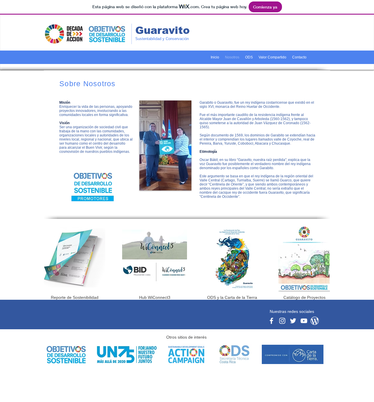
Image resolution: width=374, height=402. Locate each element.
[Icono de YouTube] (304, 321)
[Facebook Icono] (271, 321)
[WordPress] (315, 321)
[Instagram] (282, 321)
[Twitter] (293, 321)
